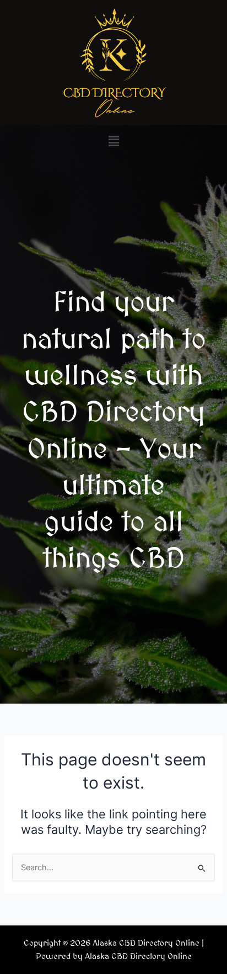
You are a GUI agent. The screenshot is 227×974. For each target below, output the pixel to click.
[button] (113, 141)
